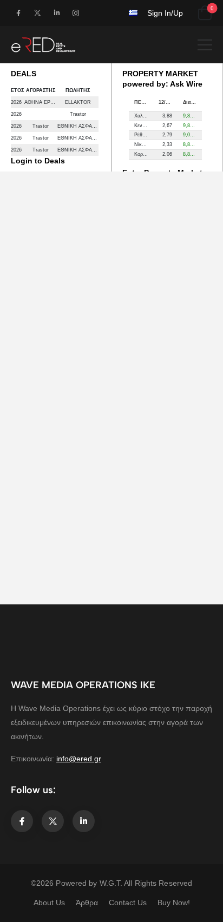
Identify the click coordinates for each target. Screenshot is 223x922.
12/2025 (167, 102)
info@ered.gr (78, 758)
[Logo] (43, 44)
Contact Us (128, 902)
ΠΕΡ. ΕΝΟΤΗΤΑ (143, 102)
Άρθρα (87, 902)
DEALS (23, 73)
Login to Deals (38, 160)
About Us (49, 902)
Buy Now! (174, 902)
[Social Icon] (18, 12)
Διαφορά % (192, 102)
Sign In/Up (165, 13)
